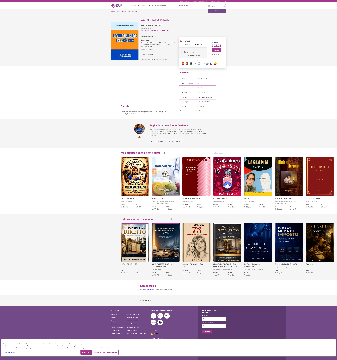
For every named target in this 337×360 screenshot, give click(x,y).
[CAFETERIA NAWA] (135, 176)
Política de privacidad (9, 352)
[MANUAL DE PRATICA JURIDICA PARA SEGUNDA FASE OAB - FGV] (227, 242)
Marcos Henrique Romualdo (129, 267)
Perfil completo (158, 141)
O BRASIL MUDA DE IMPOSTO (286, 264)
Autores (113, 317)
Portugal (188, 1)
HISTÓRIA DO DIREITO (129, 264)
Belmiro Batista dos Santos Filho (222, 269)
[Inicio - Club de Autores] (116, 6)
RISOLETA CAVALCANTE (284, 198)
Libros (118, 11)
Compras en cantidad (132, 327)
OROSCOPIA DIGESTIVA (191, 198)
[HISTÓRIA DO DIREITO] (135, 242)
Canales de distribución (133, 330)
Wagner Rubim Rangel (281, 267)
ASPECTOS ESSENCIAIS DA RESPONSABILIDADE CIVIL (162, 265)
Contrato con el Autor (132, 314)
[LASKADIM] (258, 176)
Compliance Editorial (132, 321)
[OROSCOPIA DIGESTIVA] (196, 176)
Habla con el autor (176, 141)
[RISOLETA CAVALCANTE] (289, 176)
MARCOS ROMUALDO (158, 269)
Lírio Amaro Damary (311, 267)
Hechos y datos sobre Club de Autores (117, 328)
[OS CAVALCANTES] (227, 176)
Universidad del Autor (132, 324)
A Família (309, 264)
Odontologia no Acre (314, 198)
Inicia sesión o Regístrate (214, 5)
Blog (112, 321)
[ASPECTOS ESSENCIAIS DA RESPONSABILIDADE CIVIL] (166, 242)
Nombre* (205, 315)
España (195, 1)
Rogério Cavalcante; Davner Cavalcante (156, 30)
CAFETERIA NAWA (127, 198)
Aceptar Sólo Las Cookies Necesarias (105, 352)
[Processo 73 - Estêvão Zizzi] (196, 242)
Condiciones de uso (116, 333)
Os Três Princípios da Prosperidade (252, 265)
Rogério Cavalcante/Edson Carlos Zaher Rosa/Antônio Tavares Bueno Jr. (163, 202)
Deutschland (203, 1)
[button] (164, 153)
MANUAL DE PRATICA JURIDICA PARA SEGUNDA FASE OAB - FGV (225, 265)
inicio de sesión (148, 289)
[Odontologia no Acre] (320, 176)
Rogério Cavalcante (126, 201)
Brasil (181, 1)
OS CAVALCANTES (220, 198)
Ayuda (224, 1)
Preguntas (114, 314)
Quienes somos (115, 324)
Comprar (216, 50)
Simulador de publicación (136, 333)
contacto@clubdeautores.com (187, 113)
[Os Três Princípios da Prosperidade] (258, 242)
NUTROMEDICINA (158, 198)
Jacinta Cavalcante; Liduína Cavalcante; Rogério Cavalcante (286, 202)
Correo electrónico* (208, 322)
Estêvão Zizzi (186, 267)
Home (113, 11)
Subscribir (207, 331)
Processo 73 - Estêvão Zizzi (193, 264)
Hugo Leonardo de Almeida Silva (253, 269)
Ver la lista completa (218, 153)
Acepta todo (86, 352)
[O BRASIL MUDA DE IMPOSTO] (289, 242)
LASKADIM (248, 198)
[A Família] (320, 242)
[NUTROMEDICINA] (166, 176)
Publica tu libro (215, 1)
